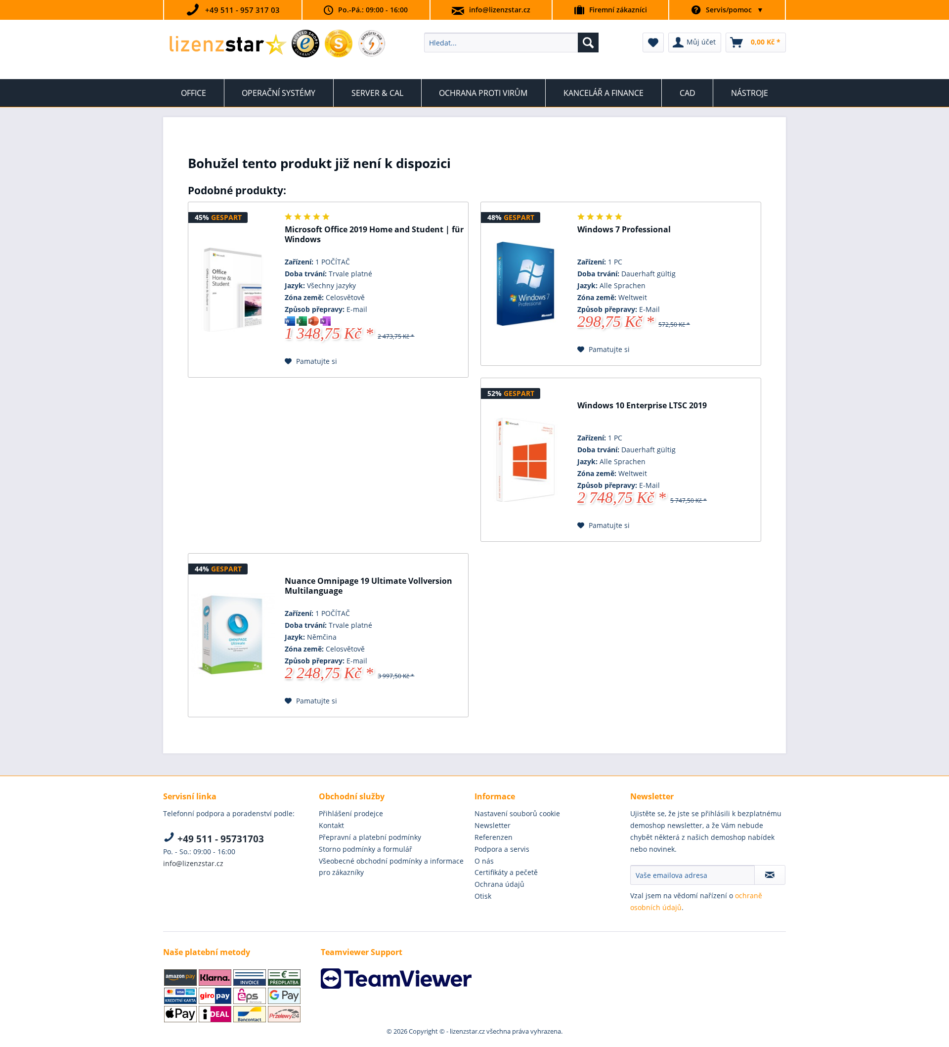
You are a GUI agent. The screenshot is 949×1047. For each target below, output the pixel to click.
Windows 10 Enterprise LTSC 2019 (642, 405)
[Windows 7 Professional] (525, 283)
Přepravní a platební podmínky (370, 837)
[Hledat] (588, 42)
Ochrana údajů (499, 884)
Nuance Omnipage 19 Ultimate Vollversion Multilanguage (368, 586)
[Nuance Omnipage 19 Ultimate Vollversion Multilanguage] (233, 635)
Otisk (482, 896)
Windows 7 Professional (624, 229)
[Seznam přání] (653, 42)
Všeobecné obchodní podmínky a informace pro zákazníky (391, 866)
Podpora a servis (501, 849)
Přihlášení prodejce (351, 813)
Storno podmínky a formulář (365, 849)
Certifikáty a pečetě (506, 872)
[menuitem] (511, 42)
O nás (484, 861)
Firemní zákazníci (618, 9)
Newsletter (492, 825)
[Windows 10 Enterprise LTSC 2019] (525, 459)
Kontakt (331, 825)
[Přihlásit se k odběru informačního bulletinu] (769, 875)
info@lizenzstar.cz (499, 9)
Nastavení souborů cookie (517, 813)
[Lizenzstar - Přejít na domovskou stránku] (227, 45)
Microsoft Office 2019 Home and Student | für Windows (374, 234)
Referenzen (493, 837)
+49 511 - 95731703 (219, 838)
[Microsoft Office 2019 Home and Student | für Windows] (233, 289)
